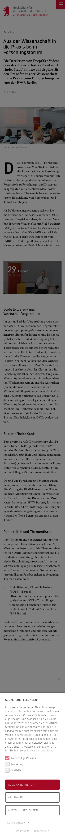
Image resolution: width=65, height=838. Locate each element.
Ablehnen (15, 797)
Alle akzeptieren (21, 784)
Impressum (23, 831)
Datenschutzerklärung (40, 750)
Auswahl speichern (23, 810)
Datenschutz (41, 831)
